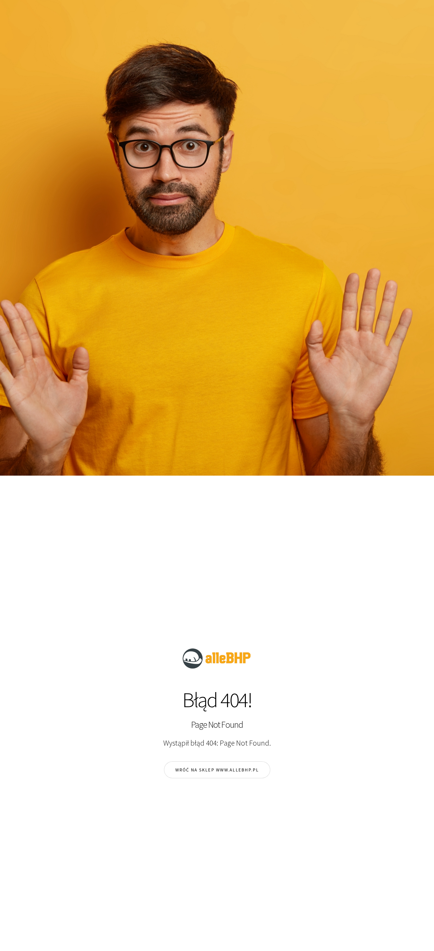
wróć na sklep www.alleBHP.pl (217, 770)
